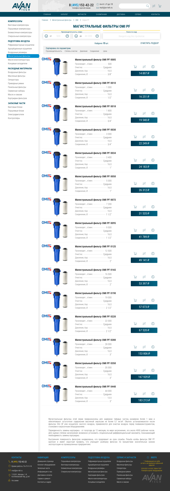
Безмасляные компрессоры (20, 32)
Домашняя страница (46, 461)
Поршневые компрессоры (19, 28)
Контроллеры (14, 118)
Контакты (155, 14)
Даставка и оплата (45, 475)
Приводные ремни (16, 83)
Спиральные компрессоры (19, 36)
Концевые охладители (17, 63)
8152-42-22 (81, 5)
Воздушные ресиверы (17, 52)
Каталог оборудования (46, 465)
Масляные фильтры (16, 76)
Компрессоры (15, 21)
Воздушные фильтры (17, 72)
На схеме (15, 480)
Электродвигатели (16, 114)
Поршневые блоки (16, 110)
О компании (101, 14)
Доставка (121, 14)
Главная (47, 14)
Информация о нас (45, 472)
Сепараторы (13, 79)
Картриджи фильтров (17, 98)
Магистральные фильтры (19, 56)
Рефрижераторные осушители (21, 45)
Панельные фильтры (17, 87)
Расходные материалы (20, 68)
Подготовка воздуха (19, 41)
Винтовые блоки (15, 107)
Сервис (138, 14)
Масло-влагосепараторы (19, 60)
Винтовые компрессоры (18, 25)
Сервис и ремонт (44, 478)
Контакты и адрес (44, 482)
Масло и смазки (15, 94)
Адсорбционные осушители (20, 48)
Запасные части (16, 103)
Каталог (64, 14)
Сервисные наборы (16, 91)
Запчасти (82, 14)
